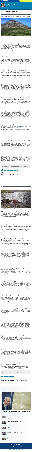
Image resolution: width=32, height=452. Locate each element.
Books (2, 376)
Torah (16, 170)
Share (2, 186)
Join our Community (23, 0)
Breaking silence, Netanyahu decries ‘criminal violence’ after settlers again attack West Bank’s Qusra (16, 412)
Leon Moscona (10, 4)
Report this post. (2, 17)
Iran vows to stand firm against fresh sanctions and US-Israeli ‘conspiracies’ (14, 432)
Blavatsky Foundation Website (18, 127)
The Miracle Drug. (23, 174)
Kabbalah (5, 170)
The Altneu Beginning (8, 174)
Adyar (12, 97)
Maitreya (7, 94)
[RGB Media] (16, 449)
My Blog (7, 9)
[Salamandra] (21, 449)
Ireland (2, 170)
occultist (3, 95)
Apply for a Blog (29, 9)
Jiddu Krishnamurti (13, 95)
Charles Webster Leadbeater (18, 94)
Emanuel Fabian (8, 416)
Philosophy (8, 170)
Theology (14, 170)
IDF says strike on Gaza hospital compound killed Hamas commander (14, 421)
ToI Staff (11, 416)
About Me (10, 9)
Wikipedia (27, 82)
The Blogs (2, 9)
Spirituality (11, 170)
